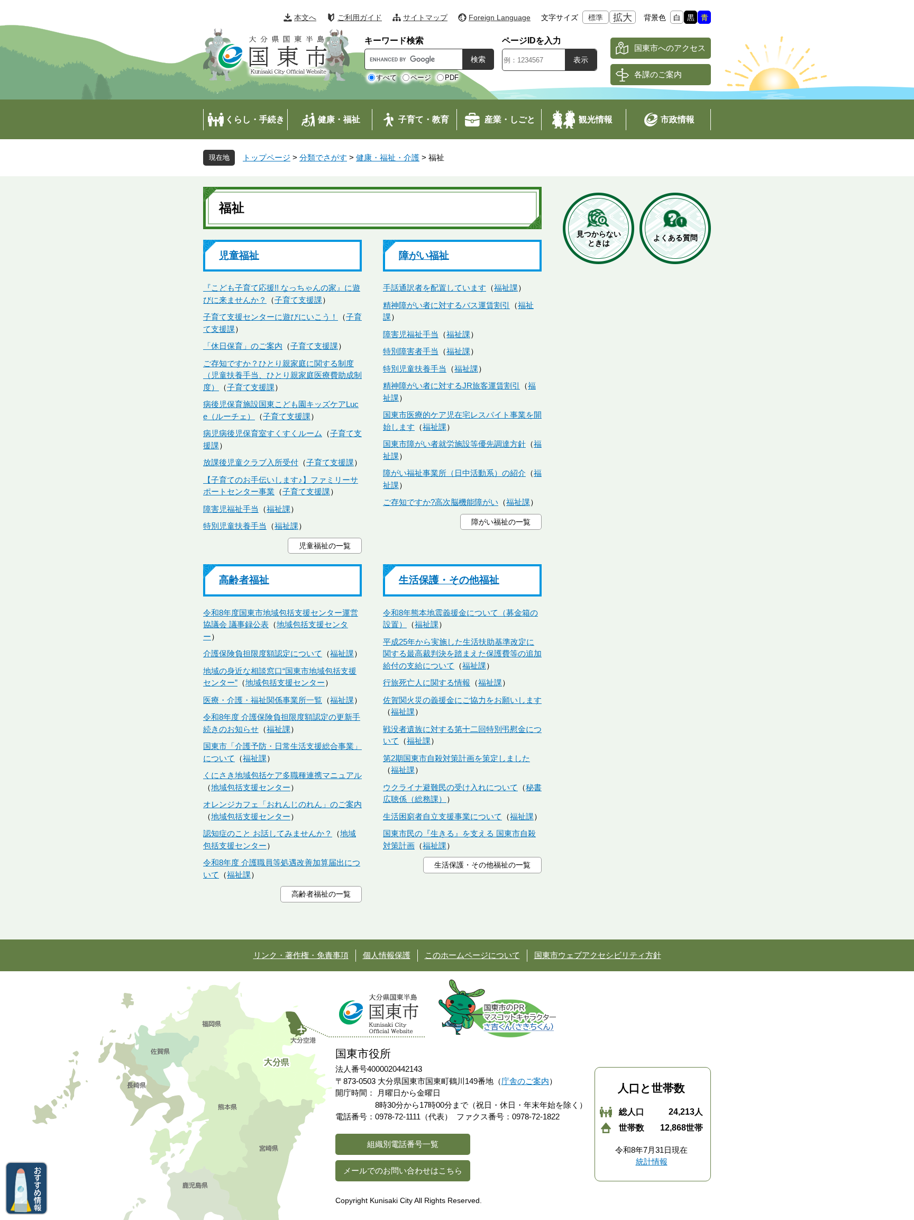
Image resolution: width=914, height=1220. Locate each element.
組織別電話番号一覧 (402, 1144)
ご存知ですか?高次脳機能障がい (440, 502)
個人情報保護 (386, 955)
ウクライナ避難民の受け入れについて (450, 787)
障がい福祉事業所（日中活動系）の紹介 (454, 472)
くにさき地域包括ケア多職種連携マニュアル (282, 775)
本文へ (305, 17)
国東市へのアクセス (670, 47)
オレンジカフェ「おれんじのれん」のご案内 (282, 804)
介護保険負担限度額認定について (262, 653)
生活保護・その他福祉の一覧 (482, 865)
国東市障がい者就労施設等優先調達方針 (454, 443)
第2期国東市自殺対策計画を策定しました (456, 758)
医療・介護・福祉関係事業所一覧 (262, 699)
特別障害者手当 (410, 351)
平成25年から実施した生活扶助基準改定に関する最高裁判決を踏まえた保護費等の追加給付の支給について (462, 653)
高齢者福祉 (244, 579)
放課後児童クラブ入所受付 (250, 462)
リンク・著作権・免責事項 (301, 955)
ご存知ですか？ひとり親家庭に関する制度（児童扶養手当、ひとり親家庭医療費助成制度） (282, 375)
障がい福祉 (424, 255)
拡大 (622, 17)
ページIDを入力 (531, 40)
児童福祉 (239, 255)
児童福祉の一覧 (325, 545)
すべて (386, 78)
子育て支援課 (298, 299)
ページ (420, 78)
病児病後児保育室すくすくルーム (262, 433)
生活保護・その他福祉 (449, 579)
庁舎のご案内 (525, 1081)
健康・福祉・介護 (387, 157)
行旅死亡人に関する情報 (426, 682)
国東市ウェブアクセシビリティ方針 (597, 955)
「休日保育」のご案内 (242, 345)
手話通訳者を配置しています (434, 287)
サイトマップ (425, 17)
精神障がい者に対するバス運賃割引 (446, 305)
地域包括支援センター (285, 682)
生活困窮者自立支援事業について (442, 816)
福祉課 (278, 508)
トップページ (266, 157)
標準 (595, 17)
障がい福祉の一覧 (501, 522)
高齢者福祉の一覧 (321, 894)
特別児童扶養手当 (235, 525)
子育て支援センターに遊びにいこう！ (270, 316)
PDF (452, 78)
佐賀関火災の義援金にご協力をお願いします (462, 699)
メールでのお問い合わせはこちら (402, 1170)
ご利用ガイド (359, 17)
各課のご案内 (658, 74)
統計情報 (652, 1161)
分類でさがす (323, 157)
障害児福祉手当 (231, 508)
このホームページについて (472, 955)
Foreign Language (500, 17)
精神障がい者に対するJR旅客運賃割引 (451, 385)
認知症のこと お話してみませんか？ (267, 833)
